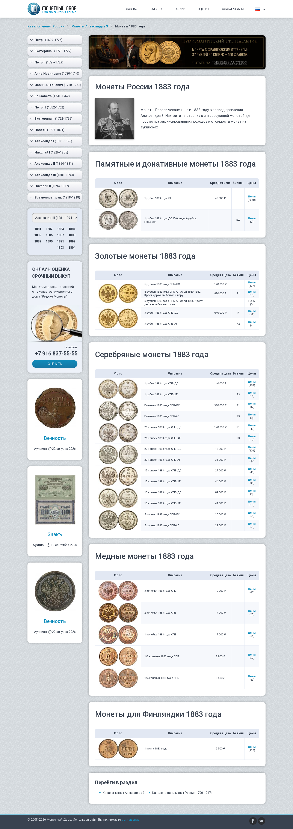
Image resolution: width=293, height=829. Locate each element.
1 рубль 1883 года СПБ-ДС (161, 383)
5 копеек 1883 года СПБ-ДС (162, 514)
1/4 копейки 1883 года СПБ (161, 678)
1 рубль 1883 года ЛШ (158, 198)
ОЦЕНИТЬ (55, 364)
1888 (71, 235)
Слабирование (233, 9)
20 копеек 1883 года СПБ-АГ (162, 459)
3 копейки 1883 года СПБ (160, 590)
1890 (49, 241)
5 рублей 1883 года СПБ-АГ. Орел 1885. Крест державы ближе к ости (173, 302)
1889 (37, 241)
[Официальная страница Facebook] (253, 821)
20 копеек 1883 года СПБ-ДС (162, 448)
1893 (60, 247)
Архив (180, 9)
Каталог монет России (45, 26)
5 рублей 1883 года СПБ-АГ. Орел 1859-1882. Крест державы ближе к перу (172, 293)
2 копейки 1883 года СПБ (160, 612)
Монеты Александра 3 (89, 26)
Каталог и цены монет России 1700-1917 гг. (183, 792)
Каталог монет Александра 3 (124, 792)
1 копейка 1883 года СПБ (160, 634)
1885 (37, 235)
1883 (60, 229)
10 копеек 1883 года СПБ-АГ (162, 503)
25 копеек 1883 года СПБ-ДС (162, 427)
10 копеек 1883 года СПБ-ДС (162, 492)
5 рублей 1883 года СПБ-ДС (162, 284)
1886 (49, 235)
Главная (131, 9)
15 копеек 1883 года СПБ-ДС (162, 470)
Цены (252, 196)
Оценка (204, 9)
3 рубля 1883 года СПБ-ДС (161, 312)
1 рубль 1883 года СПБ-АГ (161, 394)
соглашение (130, 819)
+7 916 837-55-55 (56, 354)
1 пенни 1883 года (155, 748)
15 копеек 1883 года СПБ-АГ (162, 481)
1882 (49, 229)
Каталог (156, 9)
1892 (71, 241)
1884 (71, 229)
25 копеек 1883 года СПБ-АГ (162, 438)
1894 (71, 247)
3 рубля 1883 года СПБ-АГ (161, 323)
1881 (37, 229)
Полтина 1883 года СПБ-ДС (162, 405)
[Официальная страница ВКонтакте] (262, 821)
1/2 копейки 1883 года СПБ (161, 656)
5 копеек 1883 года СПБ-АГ (161, 525)
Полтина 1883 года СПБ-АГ (161, 416)
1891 (60, 241)
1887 (60, 235)
